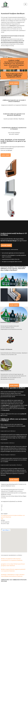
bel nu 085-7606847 (6, 245)
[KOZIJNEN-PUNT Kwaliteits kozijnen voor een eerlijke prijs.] (5, 4)
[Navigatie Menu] (25, 4)
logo (2, 518)
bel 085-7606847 (14, 83)
